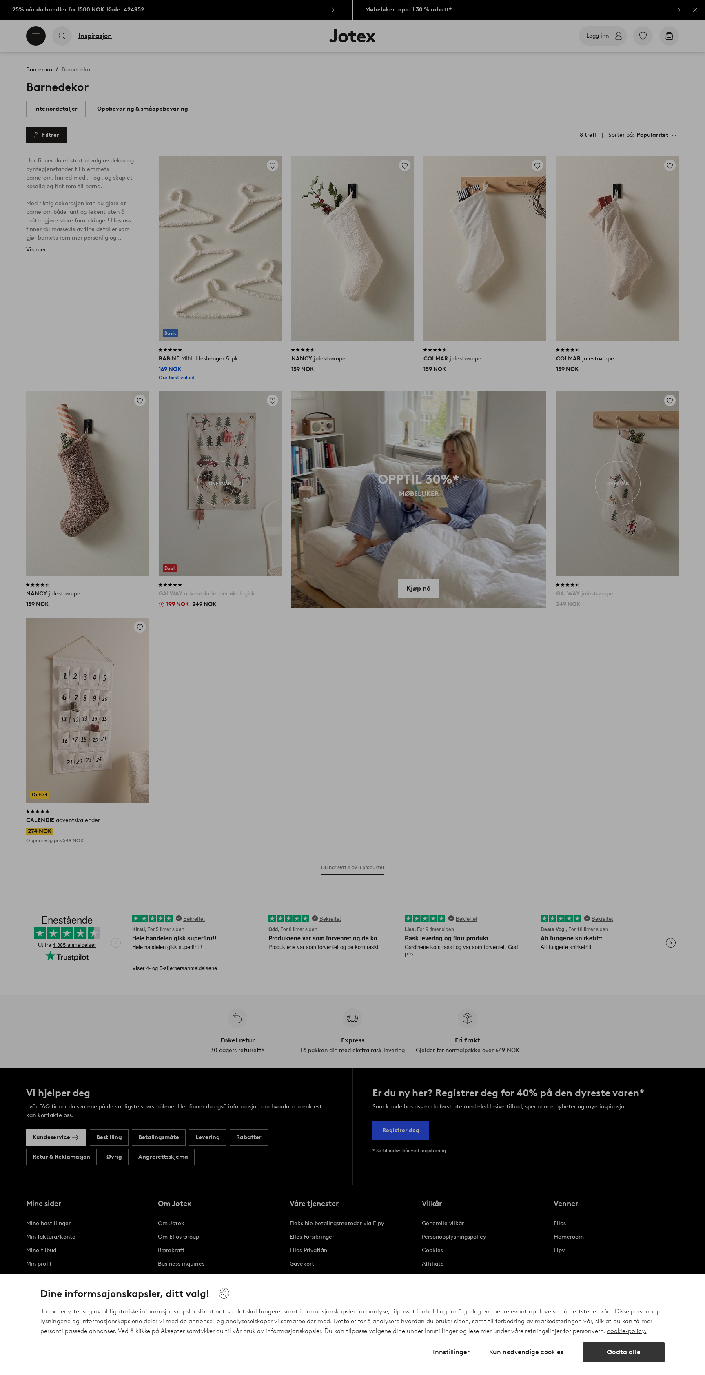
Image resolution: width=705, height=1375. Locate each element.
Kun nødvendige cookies (526, 1352)
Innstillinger (451, 1352)
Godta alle (624, 1352)
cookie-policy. (626, 1331)
